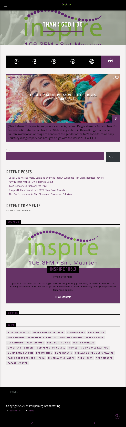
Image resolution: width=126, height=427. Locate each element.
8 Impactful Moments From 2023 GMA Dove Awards (37, 190)
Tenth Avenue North (61, 358)
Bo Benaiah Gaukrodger (48, 332)
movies (72, 347)
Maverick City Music (20, 347)
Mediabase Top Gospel (51, 347)
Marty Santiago (83, 342)
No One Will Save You (94, 347)
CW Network (96, 332)
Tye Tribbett (104, 358)
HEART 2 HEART (95, 337)
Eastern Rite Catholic (42, 337)
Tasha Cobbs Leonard (21, 358)
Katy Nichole (35, 342)
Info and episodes (63, 297)
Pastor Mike (44, 352)
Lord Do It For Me (58, 342)
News (31, 411)
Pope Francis (63, 352)
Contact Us (16, 411)
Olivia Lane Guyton (20, 352)
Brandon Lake (76, 332)
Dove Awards (16, 337)
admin (12, 117)
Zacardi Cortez (18, 363)
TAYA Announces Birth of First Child (28, 185)
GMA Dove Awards (71, 337)
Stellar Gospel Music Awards (94, 352)
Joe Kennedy (15, 342)
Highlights (14, 77)
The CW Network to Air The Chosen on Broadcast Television (41, 194)
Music (27, 77)
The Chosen (85, 358)
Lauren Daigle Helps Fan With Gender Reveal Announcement (63, 97)
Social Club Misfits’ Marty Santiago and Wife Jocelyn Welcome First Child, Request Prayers (56, 177)
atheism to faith (18, 332)
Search (9, 150)
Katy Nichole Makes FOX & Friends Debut (31, 181)
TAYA (42, 358)
